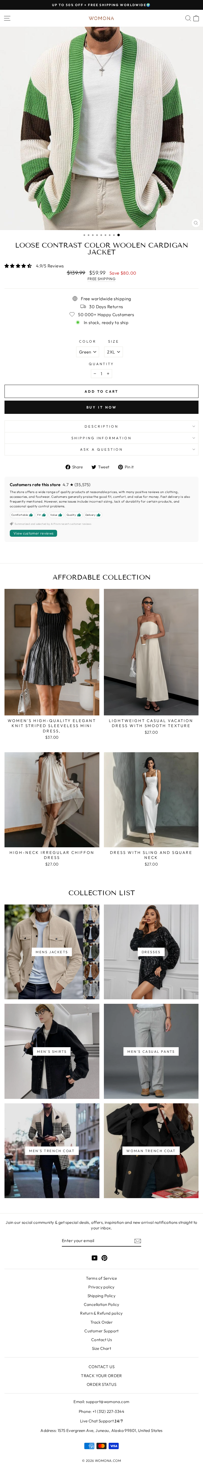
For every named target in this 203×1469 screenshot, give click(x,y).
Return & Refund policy (101, 1313)
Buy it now (101, 407)
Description (101, 426)
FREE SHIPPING (101, 278)
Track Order (101, 1322)
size (113, 341)
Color (87, 341)
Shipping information (101, 438)
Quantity (101, 364)
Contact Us (101, 1339)
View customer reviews (33, 533)
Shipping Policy (101, 1295)
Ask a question (101, 449)
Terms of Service (101, 1278)
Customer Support (101, 1330)
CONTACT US (101, 1366)
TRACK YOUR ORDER (101, 1375)
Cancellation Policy (101, 1304)
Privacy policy (101, 1286)
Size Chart (101, 1348)
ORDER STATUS (101, 1384)
